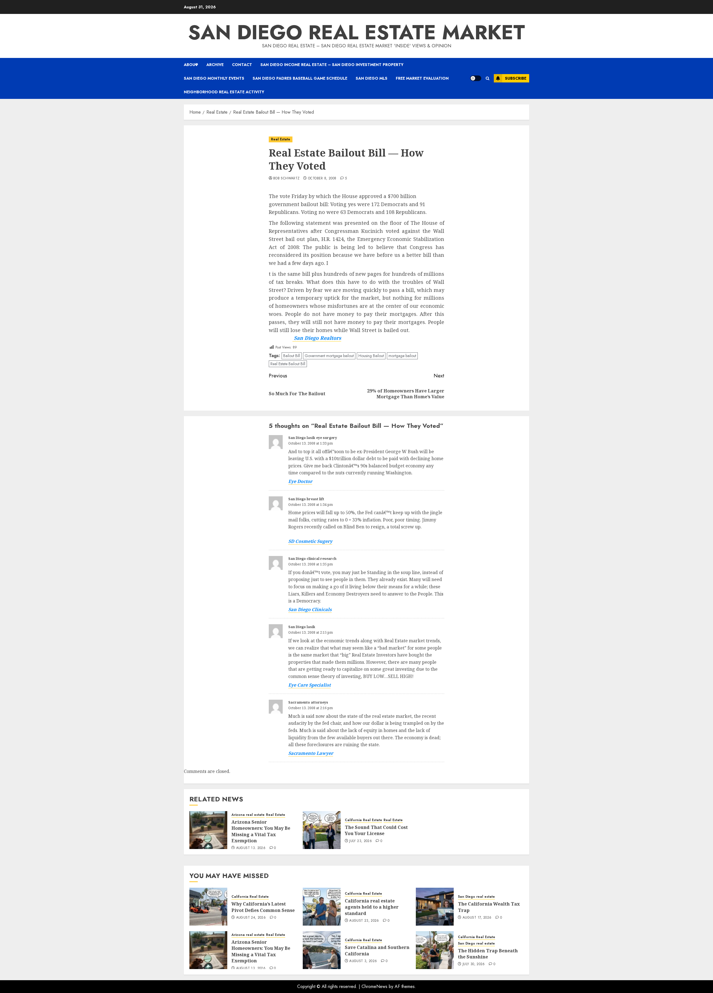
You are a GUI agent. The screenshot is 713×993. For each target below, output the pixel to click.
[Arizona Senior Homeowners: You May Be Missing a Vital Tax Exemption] (208, 830)
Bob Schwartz (286, 178)
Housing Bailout (371, 355)
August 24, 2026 (251, 918)
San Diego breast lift (306, 499)
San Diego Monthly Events (214, 78)
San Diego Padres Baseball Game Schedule (300, 78)
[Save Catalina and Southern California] (322, 950)
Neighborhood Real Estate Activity (224, 92)
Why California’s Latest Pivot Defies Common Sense (263, 907)
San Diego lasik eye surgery (312, 437)
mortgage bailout (402, 355)
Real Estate (280, 139)
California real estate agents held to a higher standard (372, 907)
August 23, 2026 (364, 921)
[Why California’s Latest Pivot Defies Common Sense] (208, 907)
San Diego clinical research (312, 558)
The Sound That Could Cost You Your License (376, 830)
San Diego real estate (476, 896)
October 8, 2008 (322, 178)
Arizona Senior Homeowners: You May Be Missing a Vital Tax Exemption (260, 831)
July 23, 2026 (360, 841)
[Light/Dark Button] (475, 78)
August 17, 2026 (477, 918)
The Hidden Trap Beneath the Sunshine (488, 954)
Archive (215, 64)
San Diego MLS (371, 78)
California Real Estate (363, 820)
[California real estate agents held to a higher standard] (322, 907)
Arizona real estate (248, 815)
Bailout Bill (291, 355)
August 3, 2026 (363, 961)
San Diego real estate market (356, 32)
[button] (487, 78)
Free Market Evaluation (422, 78)
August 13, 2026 (250, 848)
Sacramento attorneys (308, 702)
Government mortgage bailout (329, 355)
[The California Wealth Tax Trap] (435, 907)
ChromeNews (374, 986)
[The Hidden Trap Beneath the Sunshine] (435, 950)
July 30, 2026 (474, 964)
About (191, 64)
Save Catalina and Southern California (377, 950)
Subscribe (515, 78)
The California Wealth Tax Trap (489, 907)
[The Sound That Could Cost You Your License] (322, 830)
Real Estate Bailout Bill (287, 364)
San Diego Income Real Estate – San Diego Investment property (332, 64)
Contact (242, 64)
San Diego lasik (301, 626)
